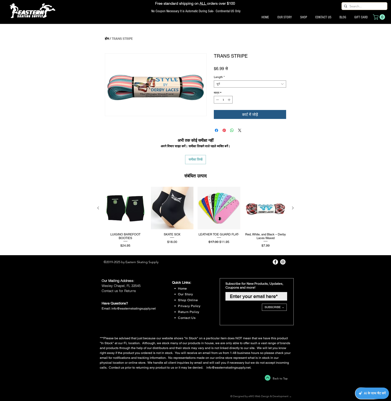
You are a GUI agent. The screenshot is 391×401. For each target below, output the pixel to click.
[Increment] (229, 99)
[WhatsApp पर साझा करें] (232, 130)
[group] (195, 219)
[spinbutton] (223, 99)
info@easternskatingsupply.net (133, 308)
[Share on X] (239, 130)
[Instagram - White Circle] (283, 262)
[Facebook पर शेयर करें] (216, 130)
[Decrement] (217, 99)
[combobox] (250, 84)
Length (219, 77)
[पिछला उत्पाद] (98, 207)
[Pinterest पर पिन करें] (224, 130)
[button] (379, 17)
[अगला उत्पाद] (292, 207)
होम (107, 38)
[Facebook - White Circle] (275, 262)
